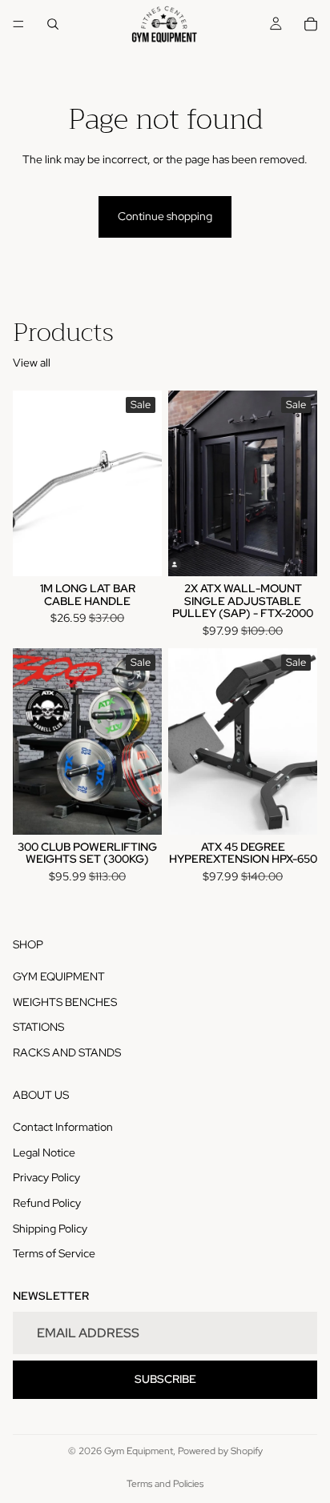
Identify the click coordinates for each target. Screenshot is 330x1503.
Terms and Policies (165, 1483)
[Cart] (310, 24)
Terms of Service (54, 1253)
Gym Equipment (138, 1451)
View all (31, 362)
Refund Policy (47, 1203)
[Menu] (18, 24)
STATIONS (38, 1027)
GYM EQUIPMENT (59, 976)
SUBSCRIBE (165, 1379)
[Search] (52, 24)
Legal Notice (44, 1152)
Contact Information (63, 1127)
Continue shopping (165, 216)
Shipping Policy (50, 1227)
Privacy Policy (46, 1177)
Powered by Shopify (220, 1451)
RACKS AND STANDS (67, 1052)
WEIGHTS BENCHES (65, 1002)
